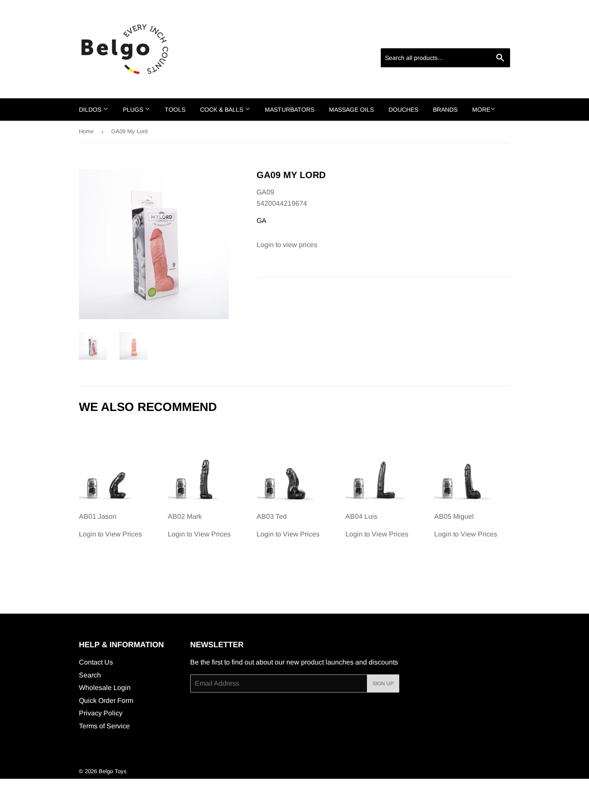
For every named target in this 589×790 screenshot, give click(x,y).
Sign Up (383, 683)
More (481, 109)
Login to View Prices (110, 525)
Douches (403, 109)
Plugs (134, 109)
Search (90, 675)
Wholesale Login (105, 687)
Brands (445, 109)
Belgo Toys (113, 771)
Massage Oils (351, 109)
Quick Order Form (106, 700)
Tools (175, 109)
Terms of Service (104, 726)
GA (261, 220)
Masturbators (289, 109)
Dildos (91, 109)
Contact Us (96, 662)
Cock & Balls (222, 109)
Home (86, 131)
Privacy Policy (100, 713)
